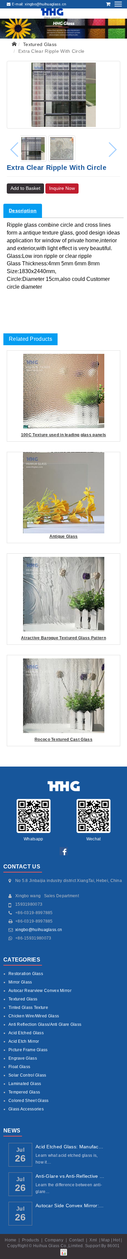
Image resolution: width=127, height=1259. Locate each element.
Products (30, 1240)
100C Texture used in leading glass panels (63, 435)
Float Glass (19, 1066)
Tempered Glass (24, 1092)
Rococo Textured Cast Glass (63, 739)
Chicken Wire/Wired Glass (33, 1016)
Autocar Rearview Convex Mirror (39, 990)
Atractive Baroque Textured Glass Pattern (63, 638)
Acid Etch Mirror (23, 1041)
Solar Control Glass (27, 1075)
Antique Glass (63, 536)
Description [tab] (23, 210)
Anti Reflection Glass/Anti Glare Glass (44, 1024)
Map (105, 1240)
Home (10, 1240)
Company (54, 1240)
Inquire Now (62, 188)
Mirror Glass (20, 982)
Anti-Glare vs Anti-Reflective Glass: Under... (70, 1176)
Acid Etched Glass (26, 1033)
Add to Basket (25, 188)
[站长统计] (63, 1252)
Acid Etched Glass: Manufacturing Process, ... (70, 1146)
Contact (76, 1240)
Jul (20, 1149)
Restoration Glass (25, 973)
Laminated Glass (24, 1083)
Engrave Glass (22, 1058)
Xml (93, 1240)
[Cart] (108, 4)
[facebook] (64, 850)
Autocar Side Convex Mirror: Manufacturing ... (70, 1205)
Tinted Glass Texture (28, 1007)
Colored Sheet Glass (28, 1100)
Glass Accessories (26, 1109)
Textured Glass (40, 44)
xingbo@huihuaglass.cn (38, 929)
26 (20, 1158)
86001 (113, 1245)
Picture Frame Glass (28, 1049)
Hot (116, 1240)
